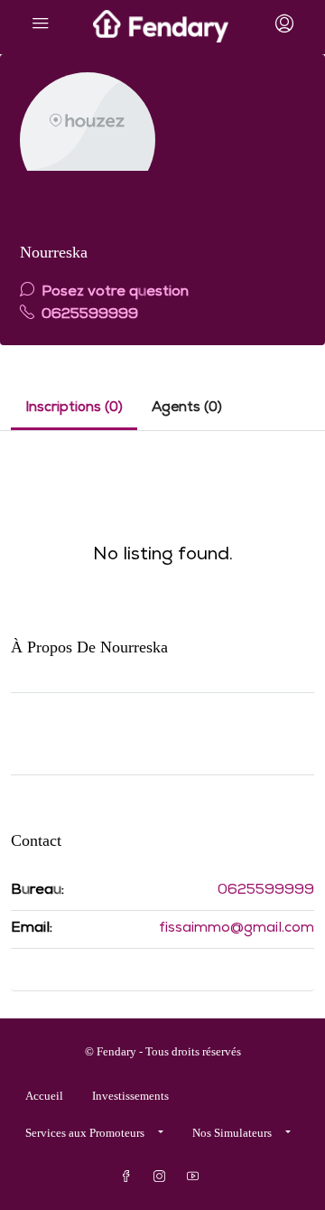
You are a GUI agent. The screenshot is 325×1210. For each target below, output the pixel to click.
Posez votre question (113, 293)
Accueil (44, 1095)
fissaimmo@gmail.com (236, 929)
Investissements (130, 1095)
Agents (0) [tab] (187, 408)
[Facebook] (129, 1177)
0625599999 (88, 315)
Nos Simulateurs (232, 1133)
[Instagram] (162, 1177)
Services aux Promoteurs (84, 1133)
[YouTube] (196, 1177)
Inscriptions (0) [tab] (74, 408)
